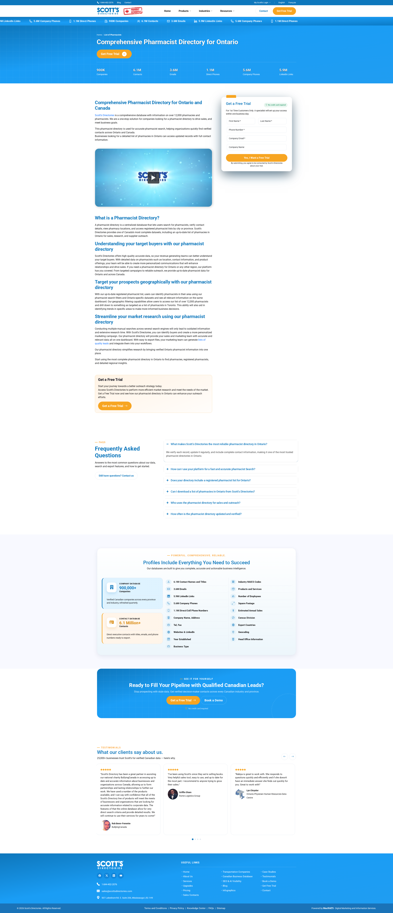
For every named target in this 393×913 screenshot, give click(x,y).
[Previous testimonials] (284, 756)
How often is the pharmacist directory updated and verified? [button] (206, 514)
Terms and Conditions (155, 908)
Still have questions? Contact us (116, 475)
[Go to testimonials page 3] (198, 839)
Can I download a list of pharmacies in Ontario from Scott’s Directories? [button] (213, 491)
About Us (188, 876)
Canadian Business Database (238, 876)
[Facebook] (100, 876)
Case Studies (269, 871)
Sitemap (221, 908)
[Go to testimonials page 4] (200, 839)
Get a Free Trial (113, 406)
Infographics (229, 890)
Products (184, 11)
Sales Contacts (191, 895)
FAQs (211, 908)
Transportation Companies (236, 871)
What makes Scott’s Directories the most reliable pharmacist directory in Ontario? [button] (219, 444)
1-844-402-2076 (106, 2)
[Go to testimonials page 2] (195, 839)
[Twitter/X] (107, 876)
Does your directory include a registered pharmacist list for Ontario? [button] (211, 480)
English (281, 2)
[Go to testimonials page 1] (192, 839)
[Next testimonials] (292, 756)
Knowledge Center (196, 908)
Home (167, 11)
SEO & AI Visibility (232, 881)
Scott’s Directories (104, 115)
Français (292, 2)
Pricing (186, 890)
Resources (226, 11)
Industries (204, 11)
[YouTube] (121, 876)
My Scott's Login (261, 2)
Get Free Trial (284, 11)
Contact (128, 2)
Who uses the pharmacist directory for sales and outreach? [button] (205, 502)
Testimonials (269, 876)
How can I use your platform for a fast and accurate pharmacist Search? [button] (213, 469)
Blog (119, 2)
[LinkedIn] (114, 876)
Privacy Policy (177, 908)
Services (187, 881)
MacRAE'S (328, 908)
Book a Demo (213, 700)
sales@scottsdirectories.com (117, 891)
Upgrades (188, 885)
